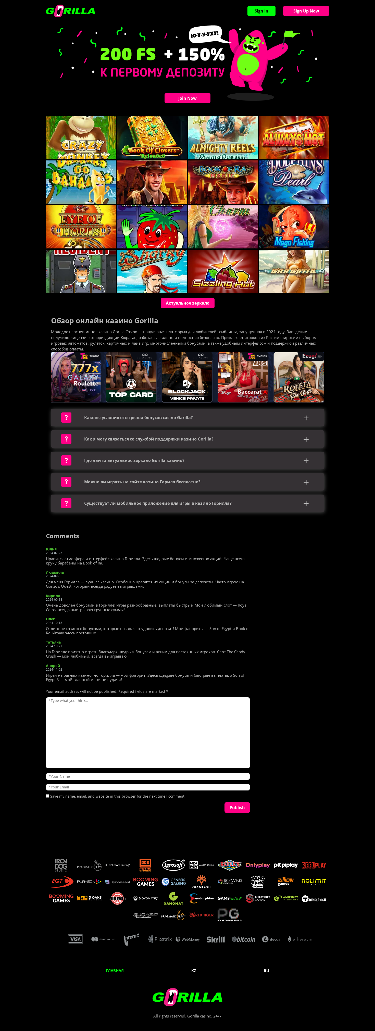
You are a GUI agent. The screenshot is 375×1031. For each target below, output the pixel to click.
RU (266, 970)
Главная (115, 970)
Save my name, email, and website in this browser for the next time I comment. (117, 796)
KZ (193, 970)
